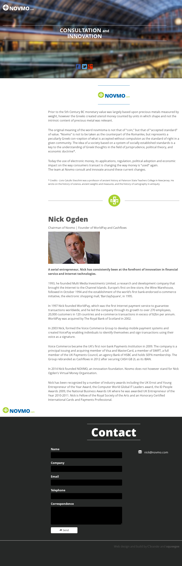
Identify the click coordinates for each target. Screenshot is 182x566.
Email (55, 476)
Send (65, 530)
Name (55, 449)
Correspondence (62, 504)
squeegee (172, 546)
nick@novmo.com (156, 452)
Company (57, 463)
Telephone (58, 490)
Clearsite (154, 546)
